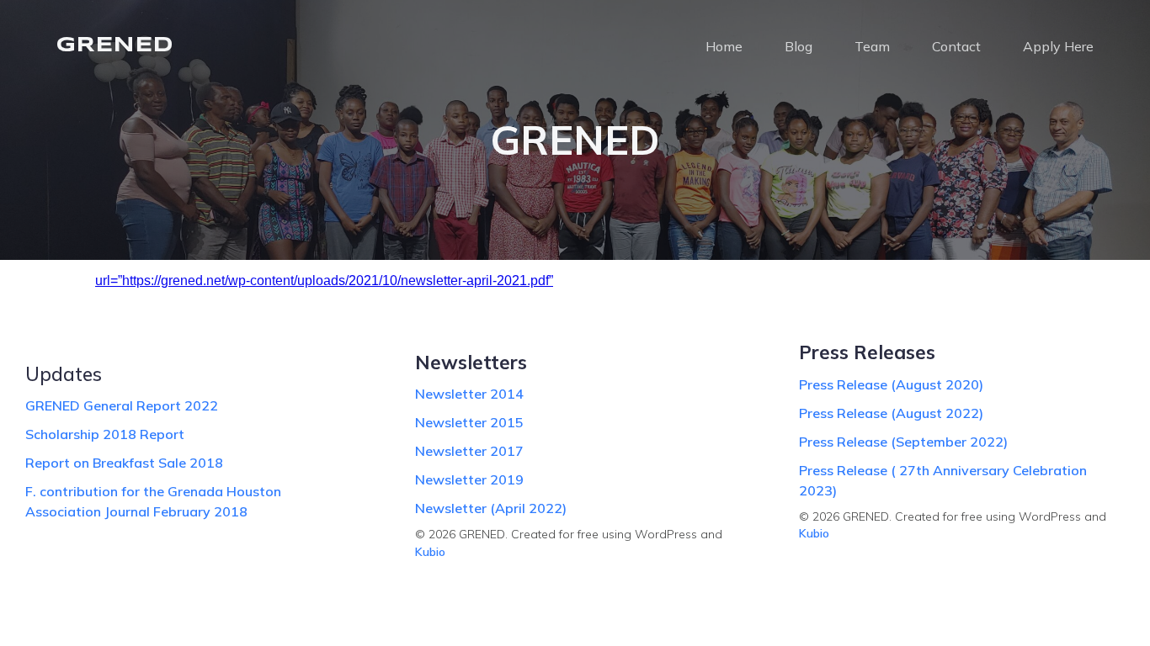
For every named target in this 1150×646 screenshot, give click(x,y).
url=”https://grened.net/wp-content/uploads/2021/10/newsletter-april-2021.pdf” (324, 280)
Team (872, 46)
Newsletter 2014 (469, 393)
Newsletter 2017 (469, 450)
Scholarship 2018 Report (104, 434)
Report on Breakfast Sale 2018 (124, 462)
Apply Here (1058, 46)
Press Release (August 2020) (891, 384)
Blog (798, 46)
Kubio (430, 551)
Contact (956, 46)
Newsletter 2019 (469, 479)
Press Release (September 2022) (903, 441)
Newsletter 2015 (469, 422)
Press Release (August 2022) (891, 413)
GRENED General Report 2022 (121, 405)
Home (724, 46)
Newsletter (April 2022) (491, 508)
